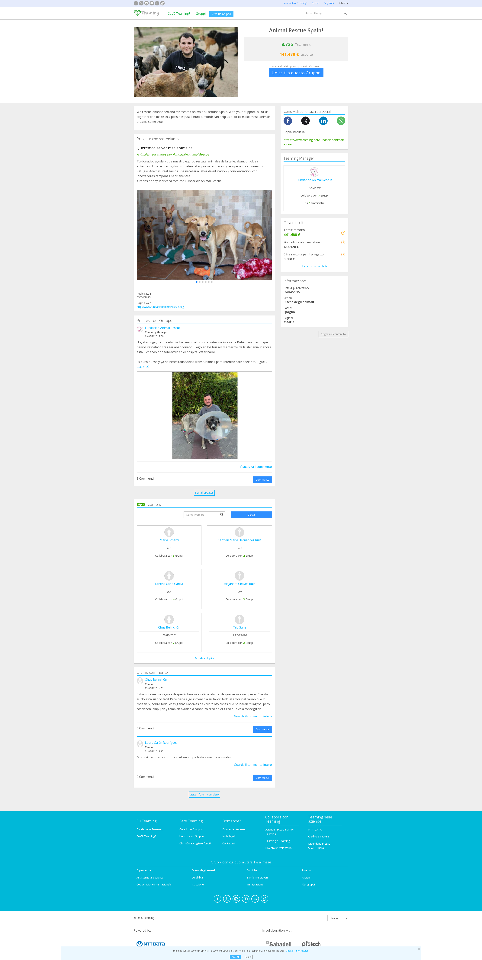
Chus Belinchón (169, 627)
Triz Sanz (239, 627)
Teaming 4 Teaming (277, 841)
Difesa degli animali (203, 870)
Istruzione (198, 884)
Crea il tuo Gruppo (190, 829)
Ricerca (306, 870)
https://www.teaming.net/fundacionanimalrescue (314, 142)
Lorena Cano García (169, 584)
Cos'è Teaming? (179, 13)
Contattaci (228, 843)
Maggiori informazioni (297, 950)
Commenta (262, 479)
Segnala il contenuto (333, 334)
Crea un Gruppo (221, 14)
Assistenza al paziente (150, 877)
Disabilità (197, 877)
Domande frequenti (234, 829)
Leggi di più (143, 366)
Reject (248, 956)
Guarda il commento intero (253, 716)
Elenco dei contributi (314, 266)
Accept (235, 956)
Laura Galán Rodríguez (161, 743)
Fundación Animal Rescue (163, 328)
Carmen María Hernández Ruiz (239, 540)
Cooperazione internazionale (154, 884)
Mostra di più (204, 658)
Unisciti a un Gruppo (191, 836)
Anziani (306, 877)
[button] (197, 282)
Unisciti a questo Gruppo (296, 72)
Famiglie (252, 870)
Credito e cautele (318, 836)
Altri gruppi (308, 884)
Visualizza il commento (256, 467)
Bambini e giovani (257, 877)
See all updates (204, 492)
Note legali (229, 836)
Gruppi (201, 13)
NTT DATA (315, 829)
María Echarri (169, 540)
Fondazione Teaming (149, 829)
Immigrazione (255, 884)
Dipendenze (144, 870)
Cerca (251, 514)
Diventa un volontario (278, 848)
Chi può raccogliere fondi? (195, 843)
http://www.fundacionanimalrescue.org (160, 307)
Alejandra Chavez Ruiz (239, 584)
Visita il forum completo (204, 794)
